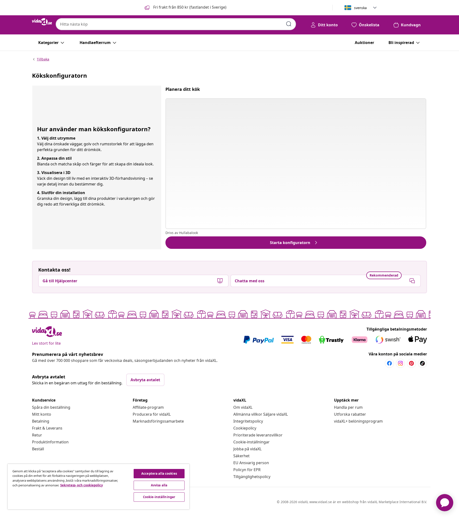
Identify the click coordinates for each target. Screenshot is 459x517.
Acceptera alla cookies (159, 473)
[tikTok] (422, 363)
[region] (98, 486)
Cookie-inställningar (251, 442)
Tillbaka (43, 59)
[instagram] (400, 363)
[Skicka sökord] (289, 24)
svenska (360, 7)
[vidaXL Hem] (42, 21)
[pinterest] (411, 363)
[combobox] (176, 24)
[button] (185, 7)
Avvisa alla (159, 485)
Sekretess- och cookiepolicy (81, 485)
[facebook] (389, 363)
